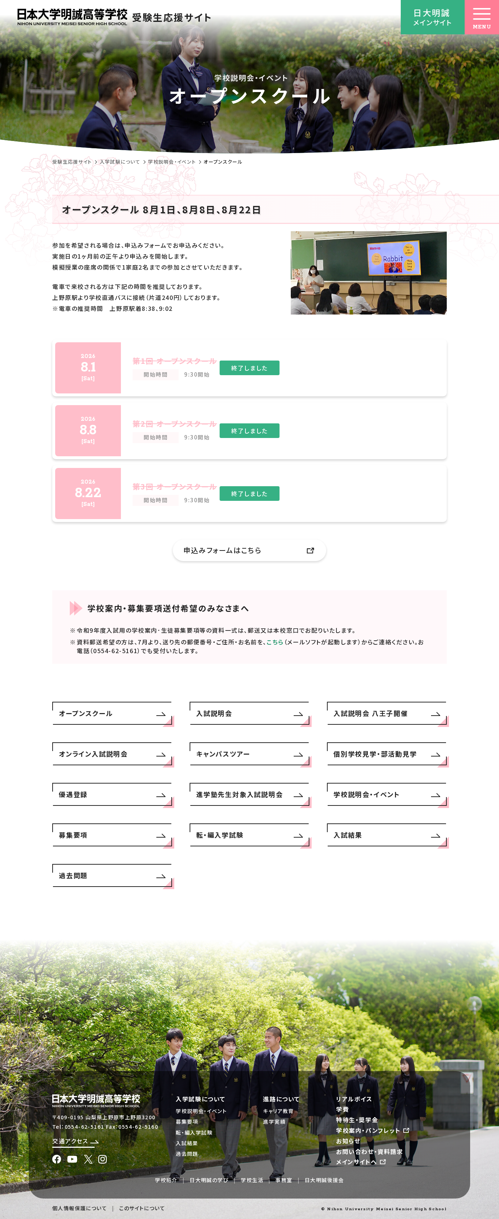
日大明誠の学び (209, 1180)
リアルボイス (354, 1098)
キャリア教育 (278, 1111)
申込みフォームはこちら (222, 550)
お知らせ (348, 1140)
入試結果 (187, 1143)
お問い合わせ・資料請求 (369, 1151)
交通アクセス (71, 1140)
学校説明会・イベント (172, 161)
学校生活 (252, 1180)
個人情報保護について (79, 1208)
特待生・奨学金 (357, 1119)
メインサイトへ (357, 1161)
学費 (342, 1109)
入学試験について (120, 161)
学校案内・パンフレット (369, 1130)
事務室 (283, 1180)
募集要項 (187, 1121)
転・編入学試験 (194, 1132)
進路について (281, 1098)
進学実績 (274, 1121)
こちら (275, 641)
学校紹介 (166, 1180)
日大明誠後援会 (324, 1180)
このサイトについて (142, 1208)
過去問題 (187, 1153)
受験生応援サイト (72, 161)
